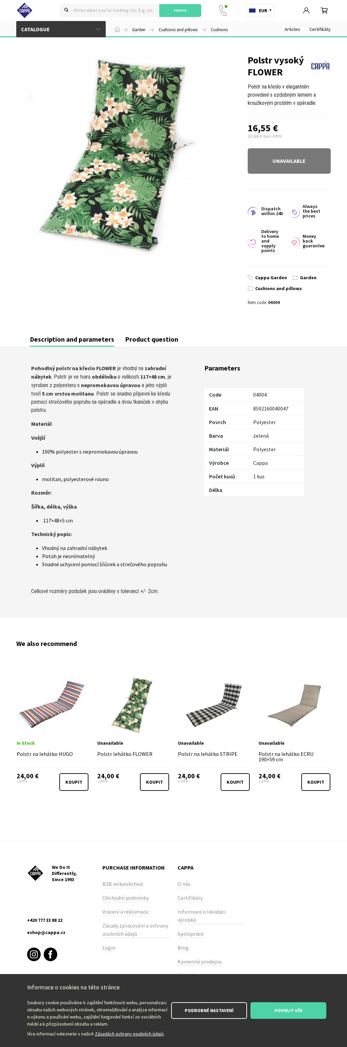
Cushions (219, 30)
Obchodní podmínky (125, 897)
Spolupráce (191, 933)
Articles (292, 29)
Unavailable (289, 160)
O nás (184, 883)
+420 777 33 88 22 (225, 10)
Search (180, 10)
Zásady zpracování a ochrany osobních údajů (135, 929)
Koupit (73, 782)
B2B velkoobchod (122, 883)
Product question (151, 339)
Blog (183, 947)
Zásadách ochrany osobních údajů (129, 1034)
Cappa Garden (271, 277)
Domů (117, 29)
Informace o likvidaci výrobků (202, 915)
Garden (138, 30)
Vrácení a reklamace (125, 911)
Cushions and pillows (178, 30)
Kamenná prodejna (200, 961)
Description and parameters (72, 339)
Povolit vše (288, 1010)
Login (109, 947)
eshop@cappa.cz (46, 932)
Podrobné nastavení (209, 1010)
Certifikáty (320, 29)
